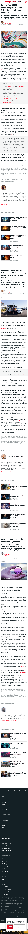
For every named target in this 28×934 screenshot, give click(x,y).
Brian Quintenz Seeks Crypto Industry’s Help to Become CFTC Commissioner (17, 763)
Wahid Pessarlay (15, 259)
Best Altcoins (5, 841)
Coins (3, 818)
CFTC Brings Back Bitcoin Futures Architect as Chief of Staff (17, 744)
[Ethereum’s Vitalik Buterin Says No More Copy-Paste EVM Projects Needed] (5, 237)
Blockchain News (17, 179)
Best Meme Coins (6, 848)
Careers (3, 884)
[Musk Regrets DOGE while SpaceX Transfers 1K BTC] (5, 516)
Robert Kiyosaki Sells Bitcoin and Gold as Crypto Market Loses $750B (18, 227)
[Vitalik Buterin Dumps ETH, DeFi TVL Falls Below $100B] (5, 258)
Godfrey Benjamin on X (6, 471)
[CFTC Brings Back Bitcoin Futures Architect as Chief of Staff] (5, 746)
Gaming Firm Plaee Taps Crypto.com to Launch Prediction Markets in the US (18, 735)
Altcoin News (9, 179)
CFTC (8, 592)
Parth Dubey (14, 517)
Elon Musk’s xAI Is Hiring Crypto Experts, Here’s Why (17, 495)
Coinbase (22, 666)
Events (3, 825)
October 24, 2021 (21, 374)
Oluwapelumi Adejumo (7, 555)
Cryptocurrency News (6, 181)
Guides (3, 827)
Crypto (3, 804)
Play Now (25, 931)
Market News (4, 450)
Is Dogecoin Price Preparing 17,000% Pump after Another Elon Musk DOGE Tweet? (18, 486)
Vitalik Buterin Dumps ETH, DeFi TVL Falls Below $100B (18, 256)
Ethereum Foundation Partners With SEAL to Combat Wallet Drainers (18, 218)
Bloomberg (18, 586)
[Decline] (24, 919)
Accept (10, 926)
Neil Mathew (14, 220)
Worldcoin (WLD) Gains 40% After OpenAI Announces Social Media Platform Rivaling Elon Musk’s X (17, 506)
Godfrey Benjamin (15, 250)
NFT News (3, 179)
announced (3, 328)
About (3, 879)
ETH (2, 69)
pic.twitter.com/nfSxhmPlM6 (10, 98)
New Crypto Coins (6, 845)
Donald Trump (22, 672)
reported (17, 399)
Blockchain (4, 807)
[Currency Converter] (25, 2)
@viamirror (15, 92)
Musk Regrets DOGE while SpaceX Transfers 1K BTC (17, 515)
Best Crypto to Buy (6, 838)
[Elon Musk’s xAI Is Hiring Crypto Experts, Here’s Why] (5, 497)
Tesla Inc (5, 324)
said (12, 134)
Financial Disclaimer (6, 891)
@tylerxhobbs (11, 86)
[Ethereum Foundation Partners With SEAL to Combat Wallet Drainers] (5, 219)
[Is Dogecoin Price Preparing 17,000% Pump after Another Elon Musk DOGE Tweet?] (5, 487)
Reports (21, 420)
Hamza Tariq (14, 498)
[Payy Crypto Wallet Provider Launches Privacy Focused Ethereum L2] (5, 248)
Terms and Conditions (7, 889)
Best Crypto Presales (7, 843)
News (13, 181)
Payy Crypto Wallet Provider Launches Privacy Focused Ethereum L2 (18, 247)
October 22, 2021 (7, 102)
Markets (4, 802)
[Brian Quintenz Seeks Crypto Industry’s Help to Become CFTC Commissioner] (5, 764)
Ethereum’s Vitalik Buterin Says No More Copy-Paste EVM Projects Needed (18, 237)
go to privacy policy (19, 927)
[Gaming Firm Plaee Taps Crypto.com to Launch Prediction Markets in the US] (5, 736)
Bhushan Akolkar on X (5, 204)
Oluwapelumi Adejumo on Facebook (9, 720)
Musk (3, 341)
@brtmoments (20, 86)
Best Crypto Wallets (6, 850)
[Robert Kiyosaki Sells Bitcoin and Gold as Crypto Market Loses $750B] (5, 228)
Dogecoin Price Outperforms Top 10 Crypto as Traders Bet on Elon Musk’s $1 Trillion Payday (18, 525)
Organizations (5, 820)
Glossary (4, 830)
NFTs (2, 55)
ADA (16, 683)
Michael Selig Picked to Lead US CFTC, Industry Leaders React (18, 753)
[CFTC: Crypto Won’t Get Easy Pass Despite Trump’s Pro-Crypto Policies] (5, 774)
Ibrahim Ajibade (15, 528)
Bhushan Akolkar (8, 23)
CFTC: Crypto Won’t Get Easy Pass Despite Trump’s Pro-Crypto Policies (18, 772)
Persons (4, 822)
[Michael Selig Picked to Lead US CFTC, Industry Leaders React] (5, 755)
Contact (3, 882)
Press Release (5, 809)
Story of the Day (6, 799)
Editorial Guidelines (6, 887)
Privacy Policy (5, 894)
